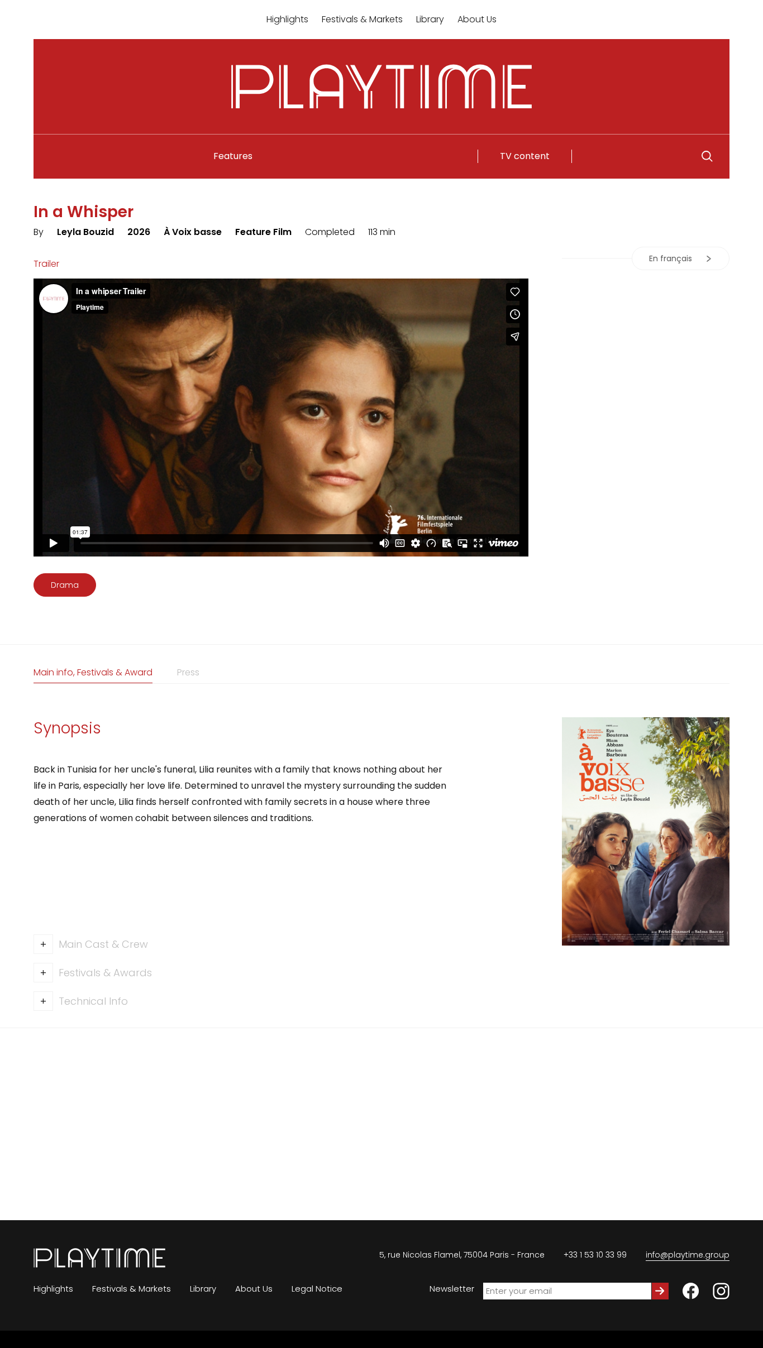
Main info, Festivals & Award (93, 672)
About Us (477, 19)
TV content (525, 156)
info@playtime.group (687, 1254)
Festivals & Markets (362, 19)
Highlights (287, 19)
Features (232, 156)
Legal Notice (317, 1288)
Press (188, 672)
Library (430, 19)
